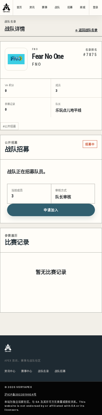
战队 (57, 7)
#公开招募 (9, 126)
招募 (70, 7)
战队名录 (43, 371)
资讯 (32, 7)
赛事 (44, 7)
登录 (95, 7)
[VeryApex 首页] (6, 7)
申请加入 (51, 210)
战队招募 (60, 371)
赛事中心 (26, 371)
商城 (82, 7)
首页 (19, 7)
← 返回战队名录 (86, 30)
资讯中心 (10, 371)
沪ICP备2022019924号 (21, 394)
